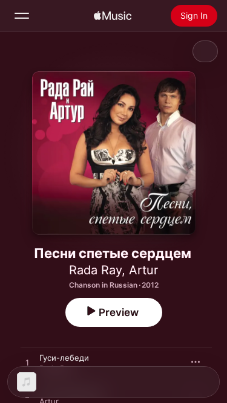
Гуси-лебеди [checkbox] (64, 358)
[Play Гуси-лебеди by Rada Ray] (27, 363)
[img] (112, 15)
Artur (143, 270)
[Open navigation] (21, 15)
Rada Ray (95, 270)
